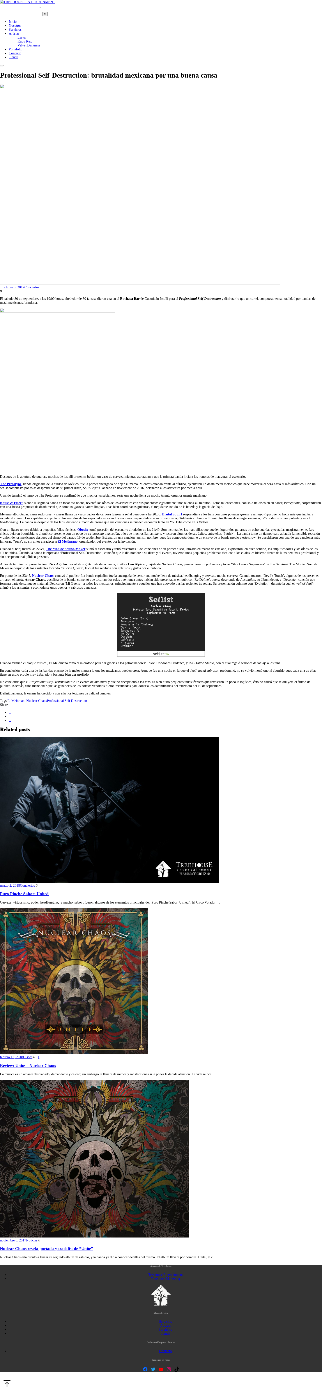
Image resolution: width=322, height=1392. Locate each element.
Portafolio (165, 1329)
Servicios (165, 1321)
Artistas (165, 1325)
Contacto (165, 1351)
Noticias (31, 1240)
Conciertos (31, 287)
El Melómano (16, 701)
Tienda (165, 1333)
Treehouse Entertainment (165, 1275)
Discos (27, 1057)
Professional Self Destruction (67, 701)
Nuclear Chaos (36, 701)
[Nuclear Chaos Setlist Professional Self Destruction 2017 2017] (161, 655)
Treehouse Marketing (165, 1278)
